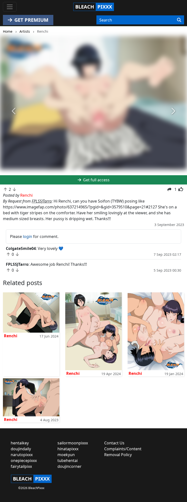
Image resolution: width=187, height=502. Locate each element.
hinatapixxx (67, 448)
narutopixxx (22, 454)
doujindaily (21, 448)
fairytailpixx (21, 466)
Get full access (96, 180)
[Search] (179, 20)
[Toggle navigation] (10, 7)
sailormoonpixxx (72, 443)
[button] (14, 111)
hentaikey (20, 443)
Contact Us (114, 443)
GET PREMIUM (30, 20)
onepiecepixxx (24, 460)
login (27, 236)
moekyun (66, 454)
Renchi (10, 335)
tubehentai (67, 460)
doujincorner (69, 466)
